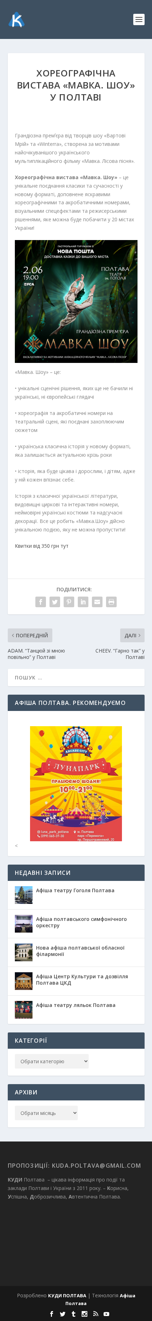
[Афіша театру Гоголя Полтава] (24, 895)
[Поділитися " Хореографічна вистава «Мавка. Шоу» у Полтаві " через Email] (97, 602)
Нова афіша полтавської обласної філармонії (80, 950)
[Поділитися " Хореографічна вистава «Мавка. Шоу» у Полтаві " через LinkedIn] (83, 602)
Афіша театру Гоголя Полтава (75, 890)
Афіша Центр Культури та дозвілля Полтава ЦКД (82, 979)
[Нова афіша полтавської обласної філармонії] (24, 952)
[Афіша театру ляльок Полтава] (24, 1010)
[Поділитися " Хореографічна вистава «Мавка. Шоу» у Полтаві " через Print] (111, 602)
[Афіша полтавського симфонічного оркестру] (24, 924)
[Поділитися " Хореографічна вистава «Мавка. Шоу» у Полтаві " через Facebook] (41, 602)
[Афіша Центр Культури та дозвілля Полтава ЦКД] (24, 981)
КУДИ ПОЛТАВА (67, 1295)
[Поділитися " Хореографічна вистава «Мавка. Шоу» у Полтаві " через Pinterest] (69, 602)
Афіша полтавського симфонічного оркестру (81, 922)
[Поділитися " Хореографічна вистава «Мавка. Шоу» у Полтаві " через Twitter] (55, 602)
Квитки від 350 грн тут (42, 545)
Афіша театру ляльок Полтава (76, 1005)
